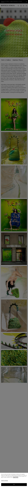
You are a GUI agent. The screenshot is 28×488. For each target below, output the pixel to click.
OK (14, 484)
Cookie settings (4, 480)
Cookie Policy (15, 477)
